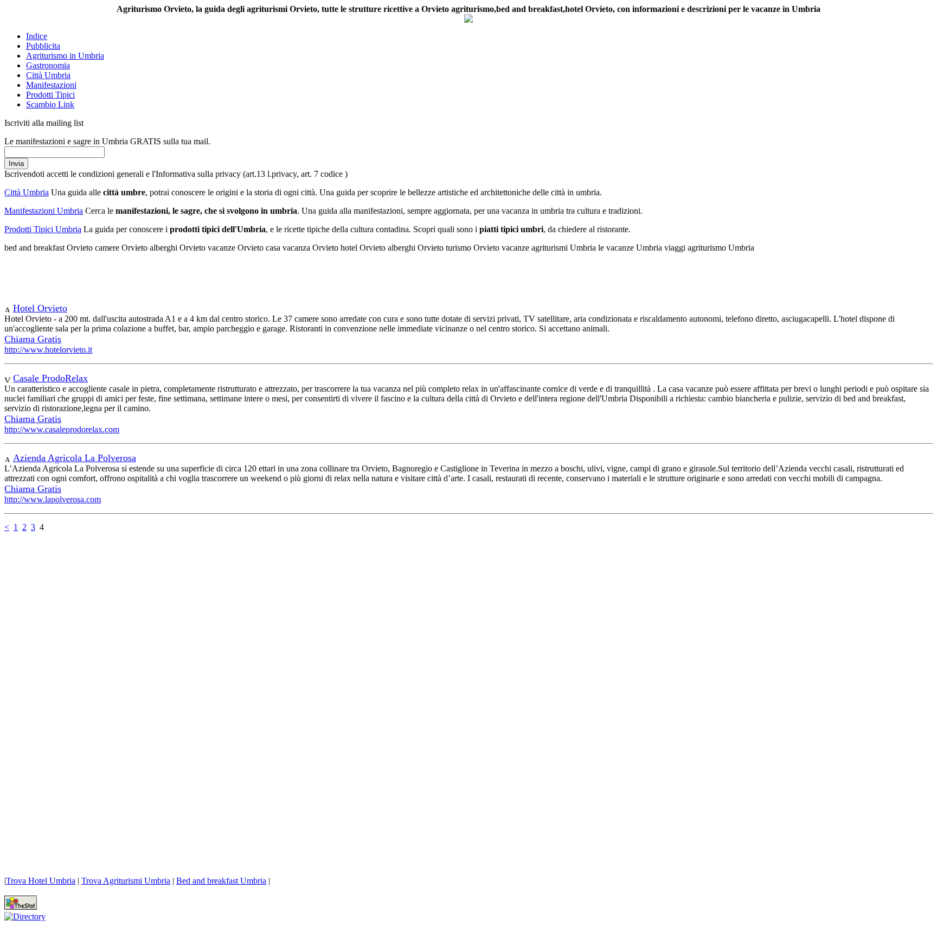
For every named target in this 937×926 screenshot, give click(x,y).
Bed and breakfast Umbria (221, 880)
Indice (36, 36)
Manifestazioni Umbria (43, 210)
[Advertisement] (131, 277)
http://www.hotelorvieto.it (48, 349)
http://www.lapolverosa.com (52, 499)
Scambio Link (50, 104)
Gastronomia (48, 65)
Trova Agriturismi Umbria (125, 880)
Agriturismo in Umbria (65, 55)
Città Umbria (48, 75)
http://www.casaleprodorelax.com (61, 429)
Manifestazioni (51, 85)
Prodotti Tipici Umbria (42, 229)
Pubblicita (43, 45)
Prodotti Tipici (50, 94)
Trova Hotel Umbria (40, 880)
